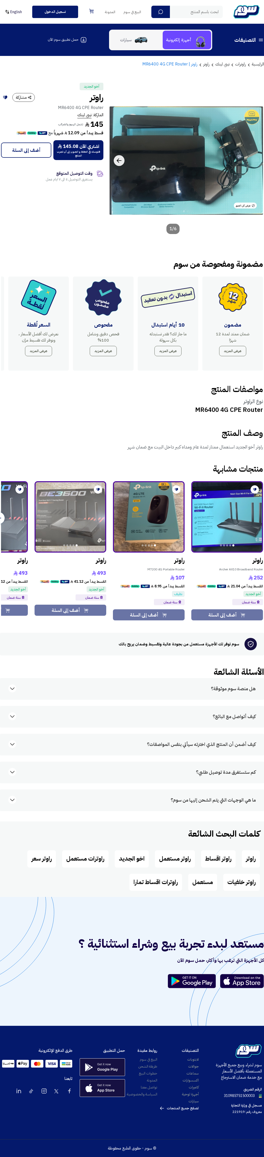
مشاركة (21, 97)
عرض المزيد (233, 350)
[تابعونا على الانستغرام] (44, 1091)
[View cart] (91, 11)
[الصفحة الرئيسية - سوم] (246, 12)
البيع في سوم (132, 12)
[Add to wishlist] (5, 97)
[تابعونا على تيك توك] (31, 1091)
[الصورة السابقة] (253, 160)
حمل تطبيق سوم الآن (63, 39)
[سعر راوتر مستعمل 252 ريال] (227, 517)
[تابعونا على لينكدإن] (19, 1091)
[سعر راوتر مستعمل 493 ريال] (70, 517)
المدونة (110, 12)
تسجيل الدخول (55, 11)
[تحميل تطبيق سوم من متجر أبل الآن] (242, 981)
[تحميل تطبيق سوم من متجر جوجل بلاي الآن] (194, 981)
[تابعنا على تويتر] (56, 1091)
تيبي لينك (84, 115)
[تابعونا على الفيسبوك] (69, 1091)
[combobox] (187, 12)
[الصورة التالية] (119, 160)
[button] (160, 12)
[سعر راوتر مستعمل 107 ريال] (149, 517)
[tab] (187, 40)
